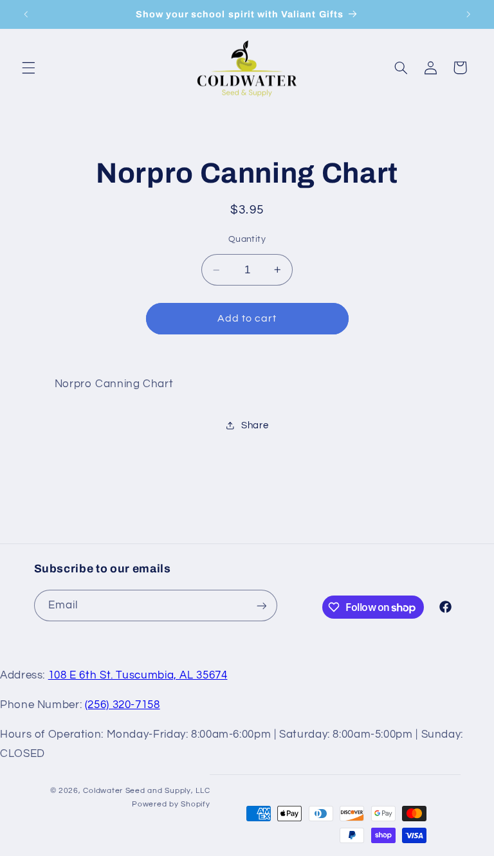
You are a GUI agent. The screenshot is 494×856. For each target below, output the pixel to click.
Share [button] (254, 425)
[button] (28, 67)
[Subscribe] (261, 605)
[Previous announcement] (26, 14)
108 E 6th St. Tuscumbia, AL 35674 (138, 675)
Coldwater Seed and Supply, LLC (146, 790)
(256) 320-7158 (122, 705)
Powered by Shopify (171, 804)
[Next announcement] (468, 14)
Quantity (247, 239)
